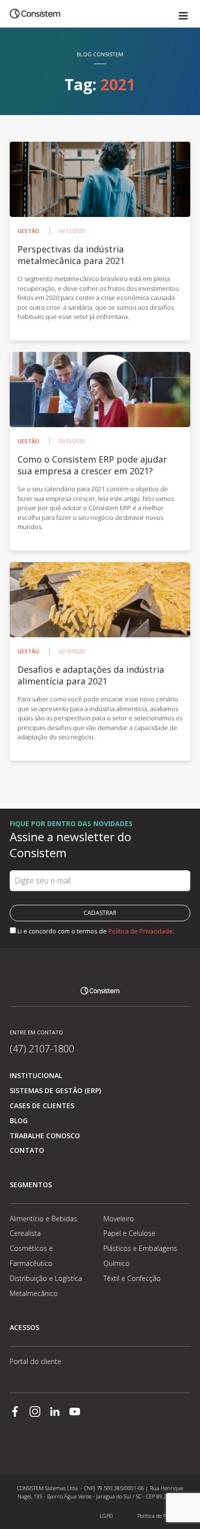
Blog (19, 1120)
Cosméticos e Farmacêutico (31, 1256)
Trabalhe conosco (45, 1135)
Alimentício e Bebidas (43, 1218)
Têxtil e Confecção (132, 1278)
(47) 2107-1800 (42, 1048)
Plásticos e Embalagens (140, 1248)
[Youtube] (74, 1412)
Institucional (36, 1075)
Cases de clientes (42, 1105)
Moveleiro (118, 1218)
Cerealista (25, 1233)
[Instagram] (35, 1412)
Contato (27, 1150)
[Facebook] (15, 1412)
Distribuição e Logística (46, 1278)
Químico (116, 1263)
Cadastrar (100, 913)
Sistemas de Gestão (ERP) (55, 1090)
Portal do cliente (35, 1361)
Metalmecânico (34, 1293)
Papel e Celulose (129, 1233)
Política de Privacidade (140, 931)
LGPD (106, 1515)
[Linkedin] (55, 1412)
